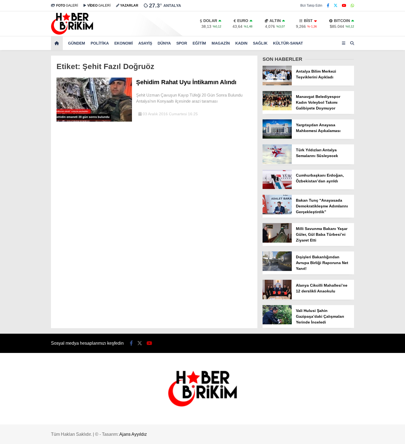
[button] (58, 43)
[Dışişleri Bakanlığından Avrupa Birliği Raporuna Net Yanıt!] (277, 269)
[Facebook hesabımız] (328, 5)
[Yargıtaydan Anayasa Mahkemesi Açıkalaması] (277, 137)
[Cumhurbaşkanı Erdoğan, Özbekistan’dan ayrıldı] (277, 187)
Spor (181, 43)
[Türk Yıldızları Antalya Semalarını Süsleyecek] (277, 162)
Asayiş (145, 43)
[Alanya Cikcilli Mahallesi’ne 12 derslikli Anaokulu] (277, 298)
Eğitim (199, 43)
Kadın (241, 43)
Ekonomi (123, 43)
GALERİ (67, 5)
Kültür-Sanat (288, 43)
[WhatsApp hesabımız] (352, 5)
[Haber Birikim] (72, 33)
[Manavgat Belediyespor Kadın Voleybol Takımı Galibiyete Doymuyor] (277, 109)
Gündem (76, 43)
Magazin (221, 43)
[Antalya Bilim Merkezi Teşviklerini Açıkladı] (277, 84)
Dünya (164, 43)
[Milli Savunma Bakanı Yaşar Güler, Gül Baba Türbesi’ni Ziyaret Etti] (277, 241)
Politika (100, 43)
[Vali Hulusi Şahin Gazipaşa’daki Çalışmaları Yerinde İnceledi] (277, 323)
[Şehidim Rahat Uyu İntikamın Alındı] (94, 120)
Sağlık (260, 43)
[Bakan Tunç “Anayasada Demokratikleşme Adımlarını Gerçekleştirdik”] (277, 213)
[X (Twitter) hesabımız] (335, 5)
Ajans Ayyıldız (133, 434)
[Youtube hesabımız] (344, 5)
